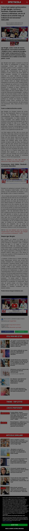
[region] (14, 513)
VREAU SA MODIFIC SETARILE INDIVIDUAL (14, 528)
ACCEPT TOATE (14, 524)
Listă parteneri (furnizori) (7, 521)
